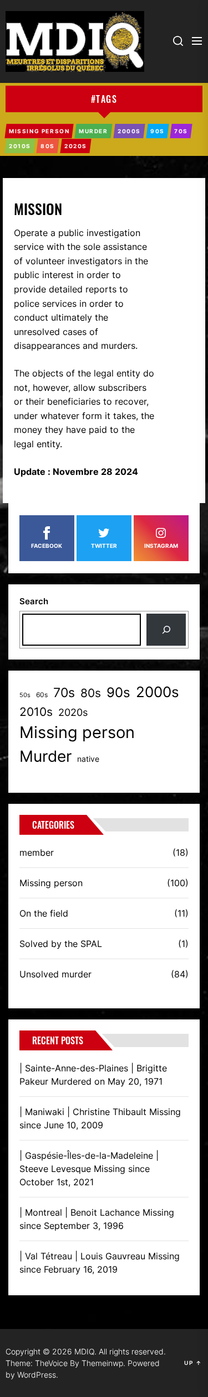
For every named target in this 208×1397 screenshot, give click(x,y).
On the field (43, 913)
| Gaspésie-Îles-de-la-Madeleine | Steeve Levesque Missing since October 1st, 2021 (89, 1168)
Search (33, 601)
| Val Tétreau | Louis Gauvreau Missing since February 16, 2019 (99, 1263)
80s (90, 693)
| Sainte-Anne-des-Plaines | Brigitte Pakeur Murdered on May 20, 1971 (93, 1075)
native (88, 758)
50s (25, 695)
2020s (73, 712)
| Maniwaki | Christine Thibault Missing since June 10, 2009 (100, 1118)
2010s (36, 711)
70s (64, 692)
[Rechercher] (166, 630)
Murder (45, 756)
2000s (157, 691)
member (36, 852)
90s (118, 692)
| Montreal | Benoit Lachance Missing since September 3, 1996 (96, 1219)
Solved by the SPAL (60, 943)
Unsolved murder (55, 974)
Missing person (77, 732)
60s (42, 694)
